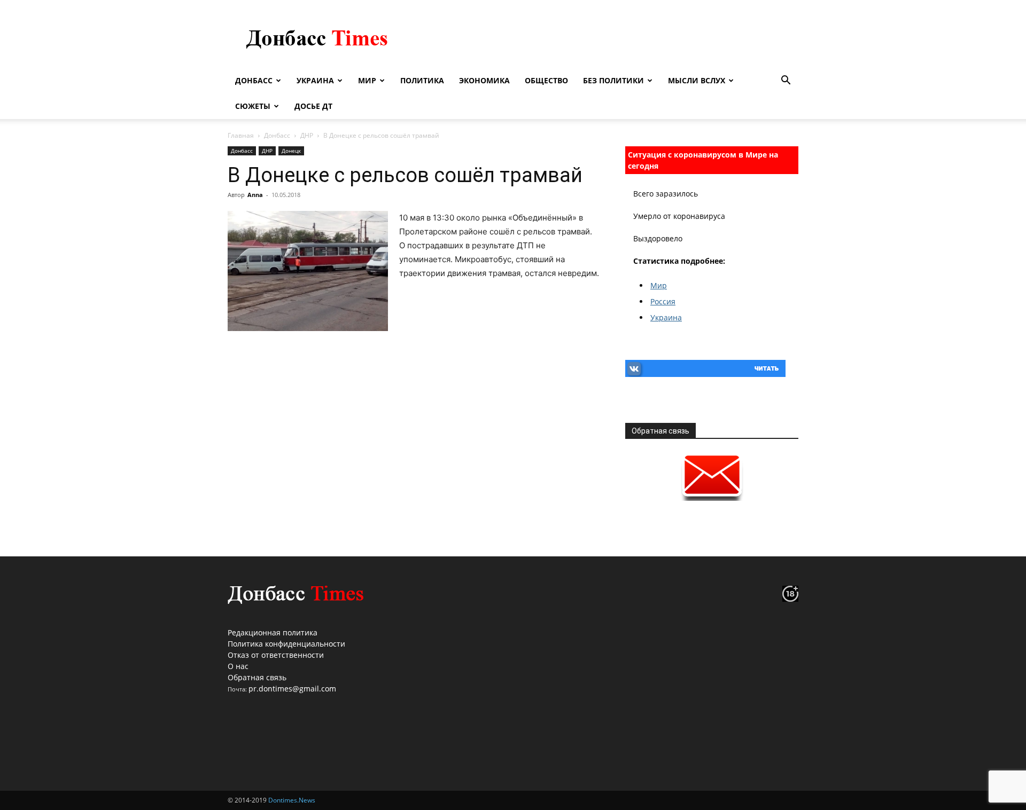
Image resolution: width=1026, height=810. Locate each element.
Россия (662, 301)
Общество (546, 80)
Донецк (291, 150)
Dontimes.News (291, 800)
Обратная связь (257, 677)
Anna (255, 195)
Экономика (484, 80)
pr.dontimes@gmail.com (292, 688)
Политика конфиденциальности (286, 644)
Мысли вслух (696, 80)
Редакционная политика (272, 632)
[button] (785, 81)
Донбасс (254, 80)
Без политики (613, 80)
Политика (422, 80)
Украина (315, 80)
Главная (241, 135)
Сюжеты (252, 106)
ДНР (306, 135)
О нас (238, 666)
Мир (367, 80)
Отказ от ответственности (276, 655)
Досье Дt (313, 106)
